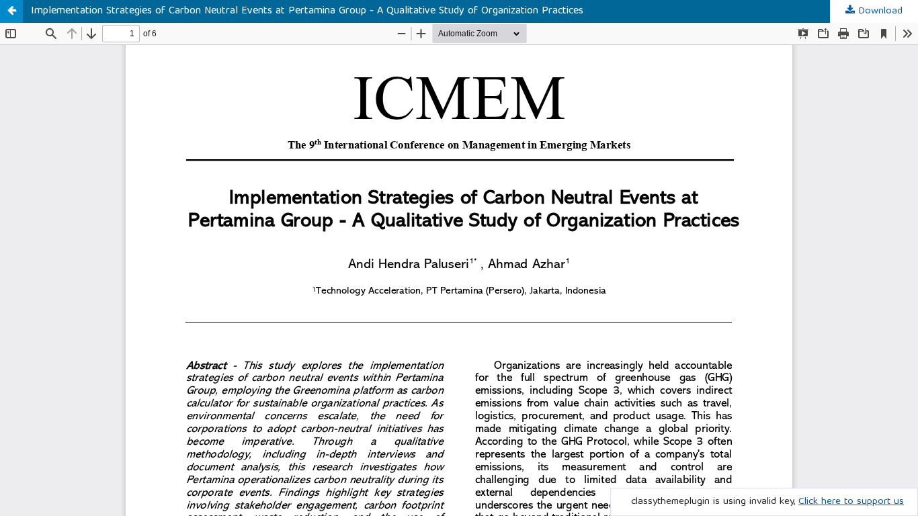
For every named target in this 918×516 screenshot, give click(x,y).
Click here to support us (851, 502)
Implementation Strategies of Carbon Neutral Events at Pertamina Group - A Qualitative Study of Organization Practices (307, 11)
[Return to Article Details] (11, 11)
